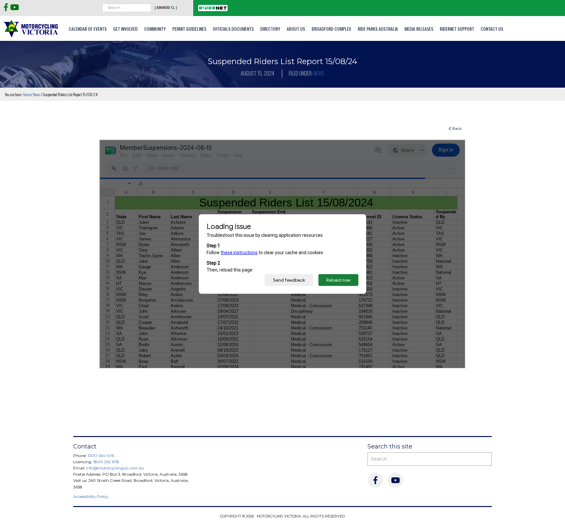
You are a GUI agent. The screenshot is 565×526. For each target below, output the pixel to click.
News (319, 73)
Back (456, 128)
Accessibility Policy (90, 496)
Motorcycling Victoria (31, 28)
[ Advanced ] (166, 7)
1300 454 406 (101, 455)
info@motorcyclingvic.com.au (115, 467)
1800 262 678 (106, 461)
